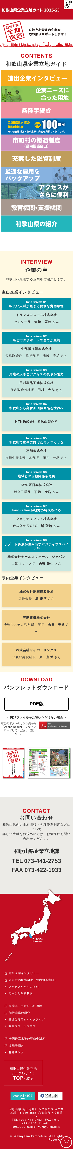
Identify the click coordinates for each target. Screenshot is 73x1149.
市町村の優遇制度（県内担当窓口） (33, 980)
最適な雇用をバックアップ (27, 1019)
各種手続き (16, 1045)
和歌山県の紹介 (19, 1012)
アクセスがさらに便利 (24, 987)
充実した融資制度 (21, 993)
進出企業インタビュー (24, 973)
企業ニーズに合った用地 (25, 1006)
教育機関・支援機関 (22, 1026)
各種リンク (16, 1052)
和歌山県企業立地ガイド (30, 10)
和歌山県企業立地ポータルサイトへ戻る (23, 1073)
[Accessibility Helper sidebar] (68, 4)
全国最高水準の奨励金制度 (27, 1038)
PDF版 (37, 703)
